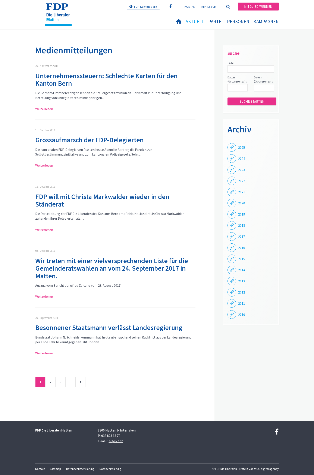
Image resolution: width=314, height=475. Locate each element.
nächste (80, 383)
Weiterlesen (44, 109)
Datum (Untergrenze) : (237, 79)
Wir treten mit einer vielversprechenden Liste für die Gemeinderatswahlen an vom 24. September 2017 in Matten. (111, 268)
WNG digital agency (266, 469)
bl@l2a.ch (116, 441)
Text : (230, 62)
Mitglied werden (258, 6)
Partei (215, 21)
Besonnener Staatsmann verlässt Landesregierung (108, 327)
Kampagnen (266, 21)
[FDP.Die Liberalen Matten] (59, 8)
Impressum (209, 7)
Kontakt (191, 7)
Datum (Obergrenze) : (263, 79)
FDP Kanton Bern (145, 7)
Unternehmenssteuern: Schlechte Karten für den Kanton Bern (106, 80)
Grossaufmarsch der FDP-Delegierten (89, 140)
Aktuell (195, 21)
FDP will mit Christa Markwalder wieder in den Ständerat (102, 200)
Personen (238, 21)
